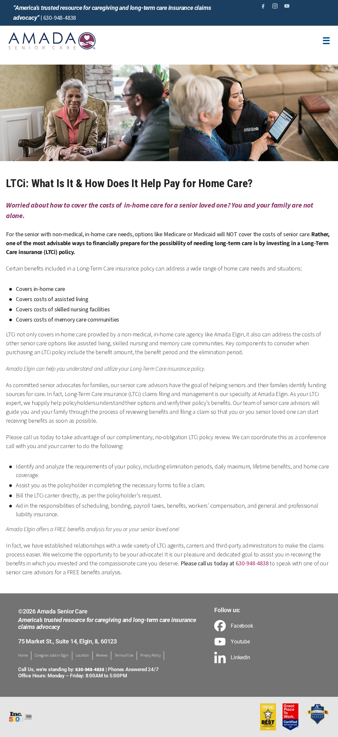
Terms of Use (124, 655)
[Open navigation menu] (326, 40)
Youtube (240, 642)
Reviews (102, 655)
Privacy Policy (150, 655)
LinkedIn (240, 658)
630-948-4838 (59, 18)
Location (82, 655)
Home (23, 655)
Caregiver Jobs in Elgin (51, 655)
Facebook (242, 626)
